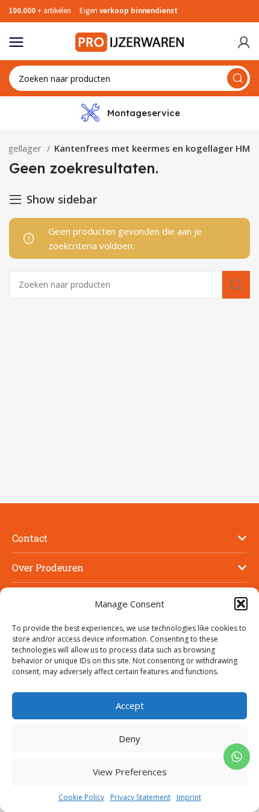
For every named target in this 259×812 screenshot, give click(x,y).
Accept (130, 705)
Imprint (188, 797)
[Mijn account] (244, 42)
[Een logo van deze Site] (129, 41)
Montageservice (143, 113)
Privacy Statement (140, 797)
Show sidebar (62, 199)
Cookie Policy (81, 797)
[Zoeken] (237, 78)
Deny (129, 739)
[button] (241, 604)
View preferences (130, 772)
